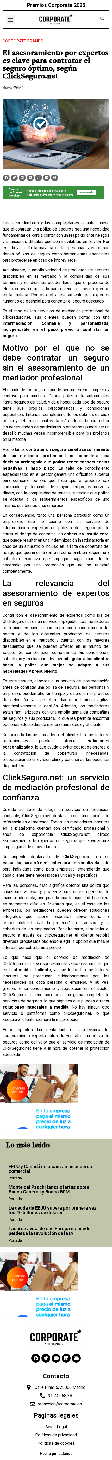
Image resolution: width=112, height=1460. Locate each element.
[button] (10, 19)
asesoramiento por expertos (82, 294)
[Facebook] (35, 1358)
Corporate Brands (23, 41)
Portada (15, 1178)
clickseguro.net (16, 317)
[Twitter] (45, 1358)
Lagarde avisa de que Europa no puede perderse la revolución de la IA (49, 1231)
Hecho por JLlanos (56, 1453)
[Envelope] (76, 1358)
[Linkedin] (66, 1358)
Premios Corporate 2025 (56, 5)
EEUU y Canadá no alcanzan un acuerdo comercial (50, 1169)
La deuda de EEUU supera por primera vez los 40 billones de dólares (53, 1210)
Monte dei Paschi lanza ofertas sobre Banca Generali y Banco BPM (49, 1189)
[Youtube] (56, 1358)
